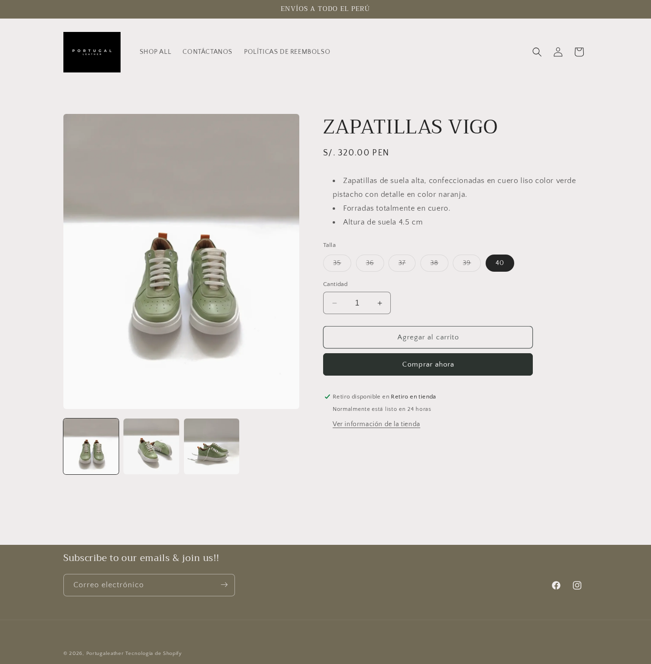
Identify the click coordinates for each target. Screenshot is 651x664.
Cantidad (335, 284)
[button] (537, 51)
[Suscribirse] (224, 584)
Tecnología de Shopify (153, 653)
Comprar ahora (428, 364)
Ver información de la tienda (376, 424)
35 (342, 265)
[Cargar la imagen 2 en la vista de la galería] (151, 446)
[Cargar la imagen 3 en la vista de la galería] (211, 446)
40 (500, 263)
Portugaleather (105, 653)
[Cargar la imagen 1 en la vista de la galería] (91, 446)
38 (439, 265)
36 (375, 265)
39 (472, 265)
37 (407, 265)
